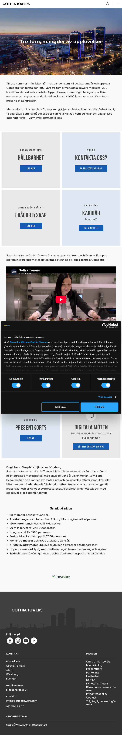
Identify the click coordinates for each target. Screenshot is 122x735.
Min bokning (94, 665)
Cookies (91, 697)
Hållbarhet (93, 676)
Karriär (90, 679)
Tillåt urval (60, 407)
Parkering (92, 672)
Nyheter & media (97, 683)
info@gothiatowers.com (21, 700)
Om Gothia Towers (98, 661)
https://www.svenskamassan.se (26, 724)
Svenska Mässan (20, 342)
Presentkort (94, 668)
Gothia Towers (39, 342)
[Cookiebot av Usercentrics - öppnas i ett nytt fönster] (104, 325)
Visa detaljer (105, 397)
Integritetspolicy (96, 693)
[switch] (46, 385)
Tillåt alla (99, 407)
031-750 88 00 (15, 706)
